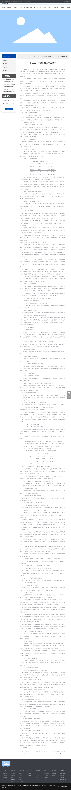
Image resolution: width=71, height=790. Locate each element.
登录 (65, 1)
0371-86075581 (9, 785)
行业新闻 (45, 56)
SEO (5, 787)
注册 (68, 1)
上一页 (21, 751)
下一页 (63, 751)
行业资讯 (39, 56)
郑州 (3, 787)
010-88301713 (20, 785)
